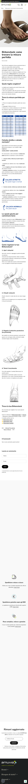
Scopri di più (17, 587)
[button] (3, 781)
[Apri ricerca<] (19, 4)
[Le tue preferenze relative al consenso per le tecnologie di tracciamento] (25, 781)
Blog (2, 8)
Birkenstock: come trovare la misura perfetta (14, 8)
